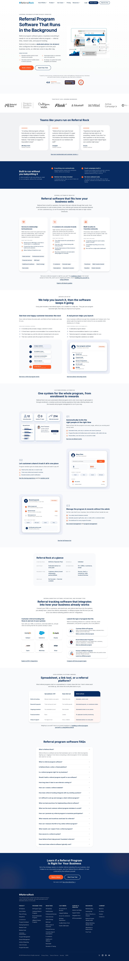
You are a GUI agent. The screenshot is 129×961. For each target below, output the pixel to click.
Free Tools (88, 932)
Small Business (49, 911)
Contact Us (101, 916)
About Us (101, 908)
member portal (44, 478)
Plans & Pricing (22, 914)
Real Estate (48, 943)
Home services (26, 256)
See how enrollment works (74, 439)
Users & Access (23, 944)
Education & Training (51, 946)
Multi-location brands (98, 264)
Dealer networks (96, 268)
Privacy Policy (44, 955)
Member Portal (22, 927)
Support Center (76, 912)
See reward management (73, 523)
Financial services (27, 260)
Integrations (22, 916)
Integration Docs (76, 915)
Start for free (104, 2)
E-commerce (56, 264)
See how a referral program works (29, 376)
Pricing (69, 2)
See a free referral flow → (69, 882)
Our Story (101, 911)
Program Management (24, 936)
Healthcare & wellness (28, 264)
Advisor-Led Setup (77, 910)
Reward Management (24, 939)
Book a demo (93, 2)
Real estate (25, 268)
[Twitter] (99, 955)
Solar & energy (40, 264)
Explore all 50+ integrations (30, 661)
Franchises (87, 264)
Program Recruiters (24, 947)
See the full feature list (64, 540)
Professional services (38, 256)
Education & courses (68, 268)
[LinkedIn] (102, 955)
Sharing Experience (24, 924)
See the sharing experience (27, 478)
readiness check (76, 276)
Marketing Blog (89, 908)
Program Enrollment (24, 922)
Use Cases (60, 2)
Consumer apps (66, 264)
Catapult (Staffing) (63, 913)
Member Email (22, 930)
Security (62, 955)
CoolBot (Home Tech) (64, 923)
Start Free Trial (43, 68)
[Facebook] (106, 955)
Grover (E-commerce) (64, 915)
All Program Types (36, 908)
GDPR (66, 955)
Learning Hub (89, 911)
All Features (22, 908)
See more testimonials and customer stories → (64, 154)
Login (85, 2)
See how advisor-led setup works (76, 376)
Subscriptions (57, 268)
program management (90, 523)
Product (51, 2)
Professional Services (51, 914)
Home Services (49, 916)
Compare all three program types (76, 661)
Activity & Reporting (24, 942)
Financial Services (50, 929)
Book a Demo (26, 68)
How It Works (42, 2)
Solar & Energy (49, 919)
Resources (76, 2)
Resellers (87, 268)
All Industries (49, 908)
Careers (101, 914)
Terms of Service (54, 955)
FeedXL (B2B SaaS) (64, 925)
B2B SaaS (36, 260)
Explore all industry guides (64, 283)
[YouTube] (109, 955)
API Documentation (77, 918)
